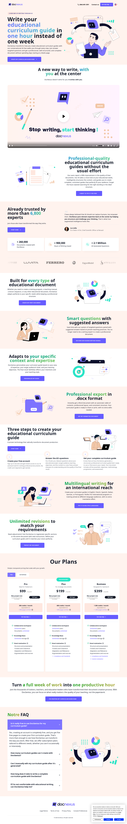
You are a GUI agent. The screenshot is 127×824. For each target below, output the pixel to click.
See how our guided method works (88, 340)
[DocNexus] (28, 5)
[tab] (11, 575)
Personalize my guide (31, 378)
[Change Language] (116, 4)
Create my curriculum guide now (23, 59)
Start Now (15, 230)
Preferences (98, 819)
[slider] (51, 145)
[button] (95, 4)
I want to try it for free (88, 193)
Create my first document (31, 303)
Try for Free (25, 617)
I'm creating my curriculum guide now (63, 699)
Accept (119, 819)
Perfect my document (31, 545)
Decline (108, 819)
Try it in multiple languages (88, 505)
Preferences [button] (100, 816)
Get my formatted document (88, 416)
